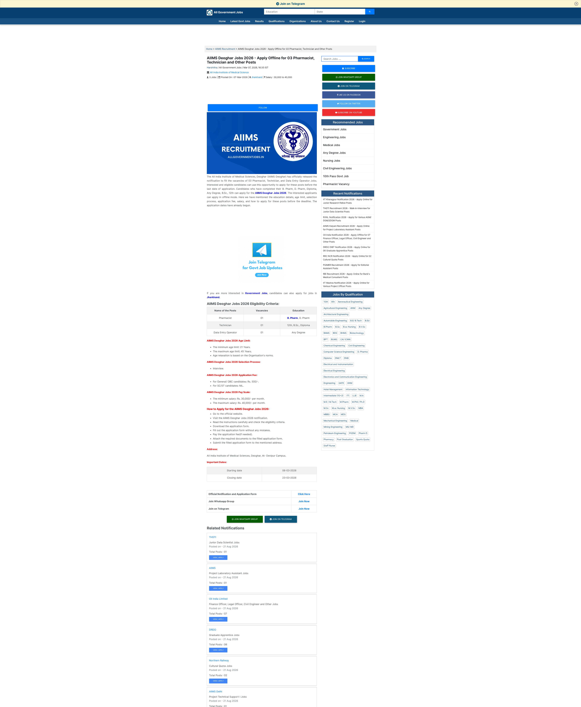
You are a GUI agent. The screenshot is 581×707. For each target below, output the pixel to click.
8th (333, 301)
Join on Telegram (292, 4)
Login (362, 21)
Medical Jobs (331, 145)
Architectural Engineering (336, 314)
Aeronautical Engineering (350, 301)
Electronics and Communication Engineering (345, 376)
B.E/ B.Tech (356, 320)
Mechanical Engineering (335, 420)
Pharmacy (329, 439)
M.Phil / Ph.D (358, 402)
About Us (316, 21)
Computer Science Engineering (339, 351)
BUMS (334, 339)
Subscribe (349, 68)
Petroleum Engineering (335, 433)
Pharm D (363, 433)
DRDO (212, 629)
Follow (263, 107)
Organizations (297, 21)
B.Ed (367, 320)
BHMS (343, 333)
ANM (352, 308)
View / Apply (218, 557)
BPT (326, 339)
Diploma (328, 358)
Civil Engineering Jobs (337, 168)
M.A (361, 395)
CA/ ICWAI (345, 339)
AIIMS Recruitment (225, 48)
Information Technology (357, 389)
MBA (360, 408)
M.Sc (326, 408)
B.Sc (337, 326)
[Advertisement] (290, 35)
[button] (576, 3)
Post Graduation (345, 439)
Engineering (329, 383)
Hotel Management (333, 389)
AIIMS (212, 567)
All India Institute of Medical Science (229, 72)
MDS (343, 414)
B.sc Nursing (349, 326)
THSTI (212, 537)
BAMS (327, 333)
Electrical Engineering (334, 370)
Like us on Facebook (349, 95)
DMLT (338, 358)
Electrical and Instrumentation (338, 364)
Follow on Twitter (349, 103)
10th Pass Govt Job (336, 176)
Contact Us (333, 21)
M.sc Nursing (338, 408)
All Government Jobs (225, 12)
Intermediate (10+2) (333, 395)
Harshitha (212, 67)
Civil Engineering (356, 345)
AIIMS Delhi (215, 691)
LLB (354, 395)
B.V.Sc (362, 326)
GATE (341, 383)
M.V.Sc (351, 408)
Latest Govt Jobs (240, 21)
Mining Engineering (333, 427)
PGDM (352, 433)
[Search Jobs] (369, 12)
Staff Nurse (329, 445)
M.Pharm (344, 402)
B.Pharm (328, 326)
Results (259, 21)
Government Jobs (334, 129)
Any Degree (364, 308)
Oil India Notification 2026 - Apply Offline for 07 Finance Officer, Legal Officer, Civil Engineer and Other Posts (347, 238)
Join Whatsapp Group (246, 519)
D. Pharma (363, 351)
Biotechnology (357, 333)
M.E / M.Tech (330, 402)
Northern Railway (219, 660)
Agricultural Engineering (335, 308)
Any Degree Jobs (334, 152)
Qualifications (277, 21)
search (366, 59)
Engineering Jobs (334, 137)
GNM (349, 383)
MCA (335, 414)
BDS (335, 333)
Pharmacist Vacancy (336, 184)
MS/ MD (350, 427)
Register (349, 21)
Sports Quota (362, 439)
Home (222, 21)
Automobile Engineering (335, 320)
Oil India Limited (218, 598)
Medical (354, 420)
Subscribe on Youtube (349, 112)
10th (326, 301)
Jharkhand (256, 77)
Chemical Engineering (334, 345)
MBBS (327, 414)
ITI (348, 395)
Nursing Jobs (331, 160)
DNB (346, 358)
